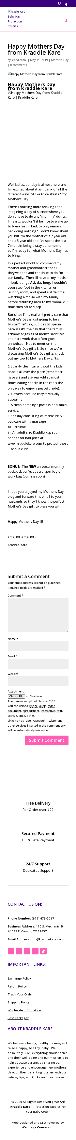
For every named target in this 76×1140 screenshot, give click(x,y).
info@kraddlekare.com (47, 939)
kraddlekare (19, 60)
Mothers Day (60, 60)
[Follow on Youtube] (35, 951)
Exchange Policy (19, 978)
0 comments (18, 65)
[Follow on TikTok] (43, 951)
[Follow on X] (19, 951)
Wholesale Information (24, 1010)
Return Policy (17, 986)
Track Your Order (20, 994)
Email (12, 656)
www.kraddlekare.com (25, 443)
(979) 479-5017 (43, 918)
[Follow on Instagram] (27, 951)
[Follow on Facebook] (11, 951)
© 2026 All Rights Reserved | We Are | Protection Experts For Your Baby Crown (38, 1106)
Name (13, 639)
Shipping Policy (19, 1002)
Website (13, 674)
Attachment (16, 691)
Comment (16, 595)
